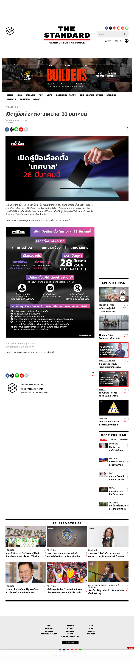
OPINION (111, 95)
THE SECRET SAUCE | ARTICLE (103, 585)
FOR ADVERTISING (70, 636)
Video (70, 628)
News (49, 626)
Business (113, 444)
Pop (91, 626)
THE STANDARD (20, 352)
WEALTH (30, 95)
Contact (91, 634)
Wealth (70, 626)
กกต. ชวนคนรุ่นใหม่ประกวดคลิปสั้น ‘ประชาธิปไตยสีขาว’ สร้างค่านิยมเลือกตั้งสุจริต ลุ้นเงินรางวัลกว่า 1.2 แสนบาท (64, 555)
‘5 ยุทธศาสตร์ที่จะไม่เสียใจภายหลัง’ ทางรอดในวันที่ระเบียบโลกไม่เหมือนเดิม (110, 365)
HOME (10, 95)
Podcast (49, 628)
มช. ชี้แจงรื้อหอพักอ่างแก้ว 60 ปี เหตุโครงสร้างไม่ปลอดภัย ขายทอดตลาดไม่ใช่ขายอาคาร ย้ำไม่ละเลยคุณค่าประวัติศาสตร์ (117, 507)
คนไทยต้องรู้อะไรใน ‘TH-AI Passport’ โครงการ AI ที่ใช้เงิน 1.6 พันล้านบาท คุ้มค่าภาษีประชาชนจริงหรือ (109, 310)
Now (91, 628)
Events (91, 631)
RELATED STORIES (67, 523)
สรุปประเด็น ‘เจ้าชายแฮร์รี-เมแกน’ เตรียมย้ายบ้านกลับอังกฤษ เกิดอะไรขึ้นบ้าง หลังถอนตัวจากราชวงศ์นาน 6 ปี (110, 394)
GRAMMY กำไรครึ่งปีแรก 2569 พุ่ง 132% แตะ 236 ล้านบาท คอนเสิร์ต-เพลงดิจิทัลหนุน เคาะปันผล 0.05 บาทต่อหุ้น (106, 555)
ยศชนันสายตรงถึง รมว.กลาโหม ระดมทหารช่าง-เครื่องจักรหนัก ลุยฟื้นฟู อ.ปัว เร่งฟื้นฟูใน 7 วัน (117, 463)
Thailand (111, 361)
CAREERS (25, 99)
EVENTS (11, 99)
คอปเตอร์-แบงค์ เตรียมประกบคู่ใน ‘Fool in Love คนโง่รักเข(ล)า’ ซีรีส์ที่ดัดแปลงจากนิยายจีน (117, 478)
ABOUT (37, 99)
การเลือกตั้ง (33, 352)
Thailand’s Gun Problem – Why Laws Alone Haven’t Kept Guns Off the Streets (109, 337)
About (70, 634)
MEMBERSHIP (70, 642)
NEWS (20, 95)
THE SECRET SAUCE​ (91, 95)
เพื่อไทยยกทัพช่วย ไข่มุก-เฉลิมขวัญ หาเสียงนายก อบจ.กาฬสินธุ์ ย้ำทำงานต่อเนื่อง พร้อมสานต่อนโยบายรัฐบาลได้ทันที (65, 591)
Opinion (92, 587)
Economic (103, 305)
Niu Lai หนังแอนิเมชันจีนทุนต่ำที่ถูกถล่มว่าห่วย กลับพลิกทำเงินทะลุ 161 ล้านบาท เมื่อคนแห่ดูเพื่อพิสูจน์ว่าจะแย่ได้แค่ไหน (117, 448)
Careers (70, 631)
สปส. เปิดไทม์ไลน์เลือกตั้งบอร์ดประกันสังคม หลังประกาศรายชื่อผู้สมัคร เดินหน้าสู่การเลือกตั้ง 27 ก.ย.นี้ (109, 423)
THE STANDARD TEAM (18, 120)
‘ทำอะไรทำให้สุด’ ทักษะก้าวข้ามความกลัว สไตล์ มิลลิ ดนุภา (106, 592)
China (112, 488)
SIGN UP (118, 40)
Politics (11, 107)
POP (40, 95)
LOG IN (108, 40)
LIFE (49, 95)
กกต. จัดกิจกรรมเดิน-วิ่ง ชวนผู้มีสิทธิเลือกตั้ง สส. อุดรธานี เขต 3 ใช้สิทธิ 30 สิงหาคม (22, 555)
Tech (112, 305)
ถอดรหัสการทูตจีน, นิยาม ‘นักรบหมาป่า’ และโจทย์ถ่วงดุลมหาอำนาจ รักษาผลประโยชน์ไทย (117, 492)
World (102, 361)
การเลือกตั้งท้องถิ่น (47, 352)
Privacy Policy (49, 634)
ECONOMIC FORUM (66, 95)
